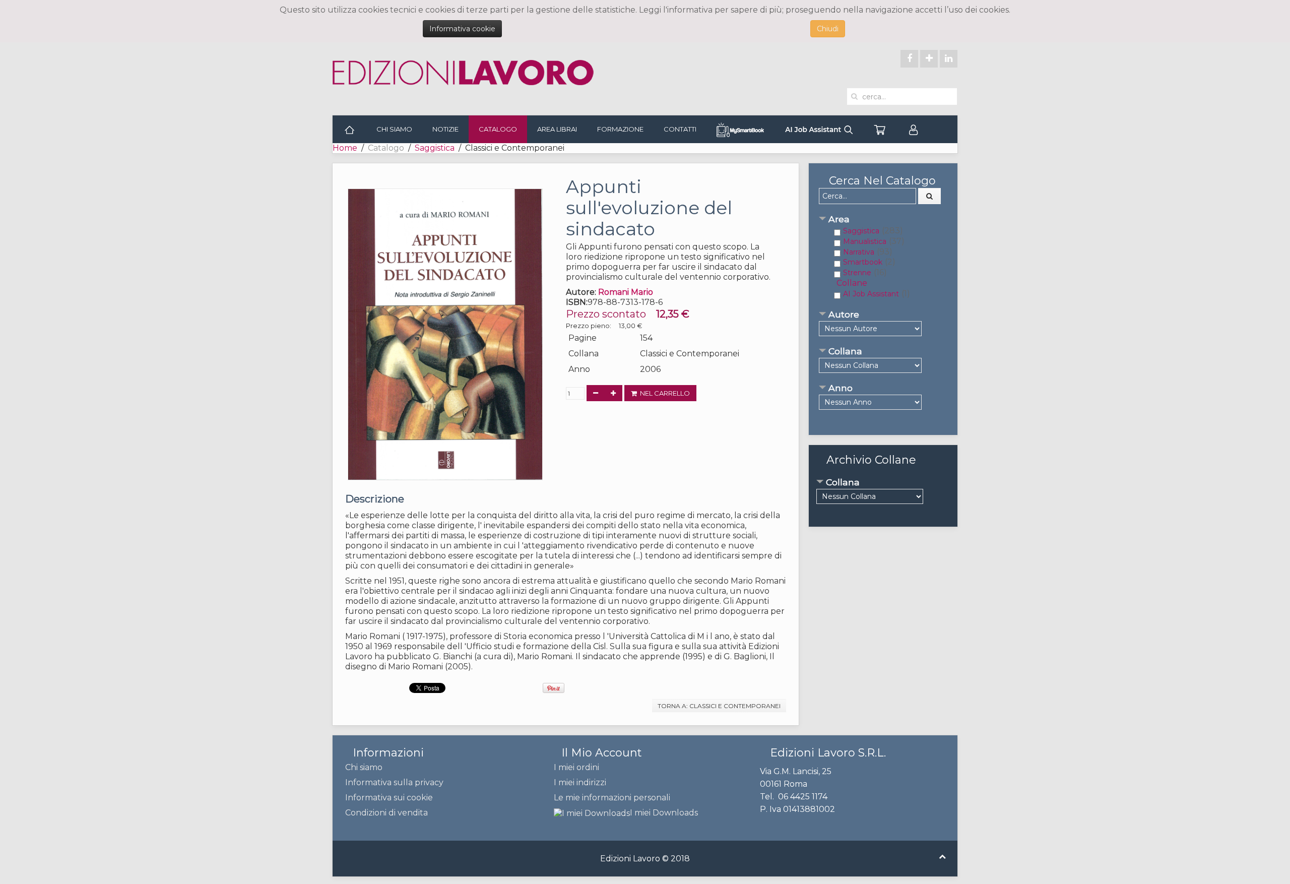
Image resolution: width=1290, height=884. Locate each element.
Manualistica (864, 241)
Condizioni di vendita (386, 812)
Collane (851, 283)
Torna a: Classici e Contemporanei (719, 706)
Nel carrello (663, 393)
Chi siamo (394, 129)
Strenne (857, 272)
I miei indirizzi (580, 782)
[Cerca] (929, 196)
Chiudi (827, 28)
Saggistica (435, 148)
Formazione (620, 129)
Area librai (557, 129)
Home (345, 148)
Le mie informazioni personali (612, 797)
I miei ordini (576, 767)
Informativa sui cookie (389, 797)
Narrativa (858, 252)
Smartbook (862, 262)
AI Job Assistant (871, 293)
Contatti (680, 129)
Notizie (445, 129)
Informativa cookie (462, 28)
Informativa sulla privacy (394, 782)
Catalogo (498, 129)
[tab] (883, 220)
